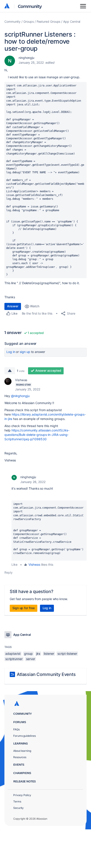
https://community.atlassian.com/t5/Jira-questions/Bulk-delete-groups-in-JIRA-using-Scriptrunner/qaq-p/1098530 (36, 434)
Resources (19, 757)
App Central (71, 21)
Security (18, 808)
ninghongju (26, 58)
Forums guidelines (24, 735)
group (28, 653)
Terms (17, 801)
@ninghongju (20, 396)
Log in (10, 352)
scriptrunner (14, 659)
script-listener (67, 653)
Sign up (25, 352)
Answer (12, 306)
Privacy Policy (22, 795)
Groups (28, 21)
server (30, 659)
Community (30, 6)
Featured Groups (49, 21)
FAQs (16, 729)
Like (14, 564)
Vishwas (21, 380)
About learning (22, 750)
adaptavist (13, 653)
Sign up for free (23, 608)
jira (38, 653)
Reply (8, 572)
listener (49, 653)
